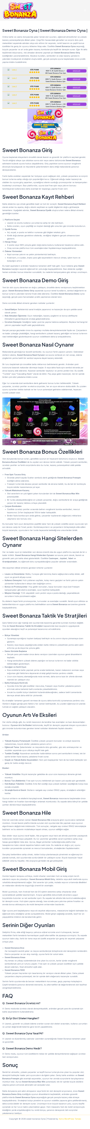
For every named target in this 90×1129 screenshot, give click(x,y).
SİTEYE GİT (76, 71)
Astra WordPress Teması (70, 1119)
